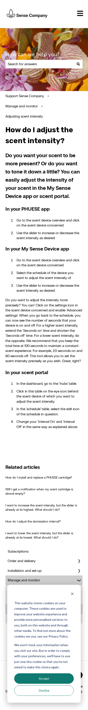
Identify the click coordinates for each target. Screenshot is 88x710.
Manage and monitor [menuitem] (24, 580)
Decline (44, 690)
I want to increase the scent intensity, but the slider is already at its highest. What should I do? (41, 507)
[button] (79, 561)
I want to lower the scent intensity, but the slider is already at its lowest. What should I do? (39, 535)
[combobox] (39, 64)
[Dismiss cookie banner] (72, 594)
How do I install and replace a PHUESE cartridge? (38, 477)
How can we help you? (32, 54)
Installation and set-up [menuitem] (25, 570)
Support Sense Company (24, 96)
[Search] (78, 64)
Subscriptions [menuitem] (18, 551)
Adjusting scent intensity (24, 116)
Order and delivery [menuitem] (22, 561)
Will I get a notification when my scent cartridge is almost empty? (39, 491)
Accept (44, 678)
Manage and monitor (21, 106)
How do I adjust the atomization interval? (33, 521)
